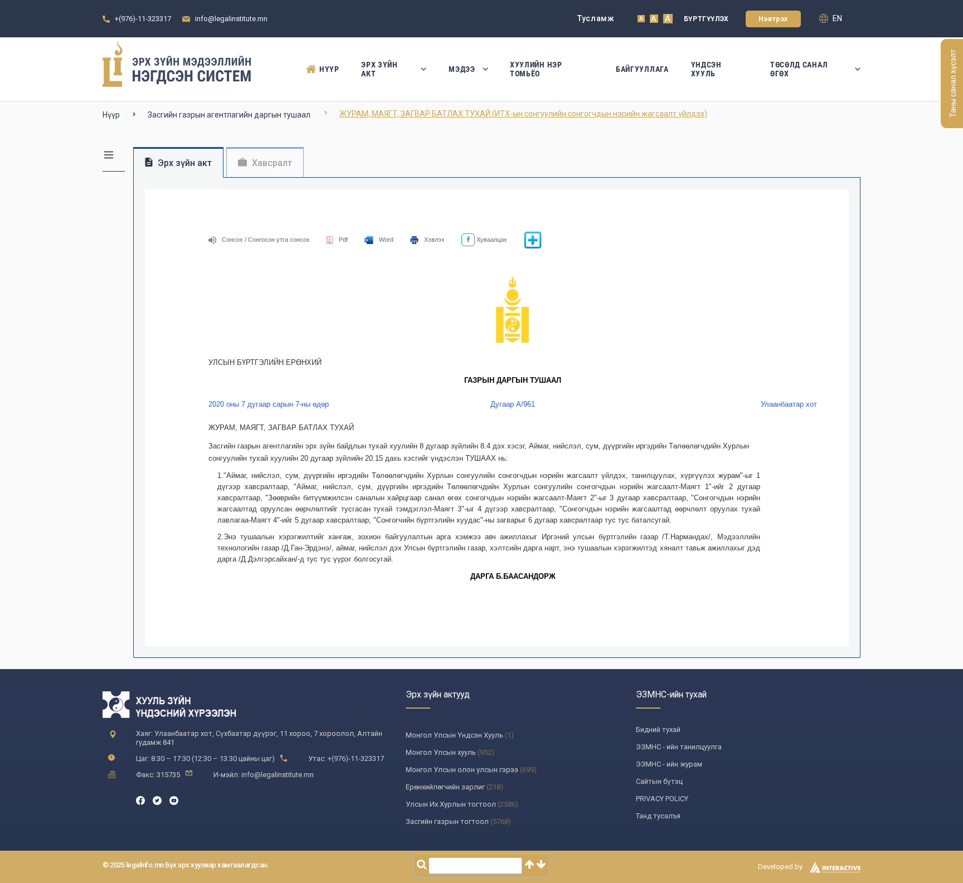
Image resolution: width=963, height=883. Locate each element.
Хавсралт (271, 163)
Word (386, 239)
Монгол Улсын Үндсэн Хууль (454, 735)
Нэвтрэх (773, 19)
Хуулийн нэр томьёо (536, 69)
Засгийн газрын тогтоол (447, 821)
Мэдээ (462, 69)
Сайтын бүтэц (659, 781)
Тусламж (596, 18)
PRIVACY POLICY (662, 798)
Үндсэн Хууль (706, 69)
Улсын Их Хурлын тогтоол (451, 804)
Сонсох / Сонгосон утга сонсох (266, 239)
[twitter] (157, 800)
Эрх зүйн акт (379, 69)
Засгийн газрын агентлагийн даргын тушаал (229, 114)
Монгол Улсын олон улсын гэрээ (462, 769)
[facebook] (140, 800)
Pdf (343, 239)
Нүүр (329, 69)
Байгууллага (642, 69)
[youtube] (173, 800)
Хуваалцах (491, 239)
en (836, 18)
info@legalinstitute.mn (231, 18)
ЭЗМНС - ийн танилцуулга (679, 747)
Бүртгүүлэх (706, 19)
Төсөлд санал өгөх (799, 69)
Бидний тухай (658, 729)
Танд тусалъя (658, 816)
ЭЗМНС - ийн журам (669, 764)
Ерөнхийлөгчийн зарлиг (445, 787)
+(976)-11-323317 (143, 18)
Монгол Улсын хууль (441, 752)
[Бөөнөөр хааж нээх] (533, 246)
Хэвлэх (434, 239)
